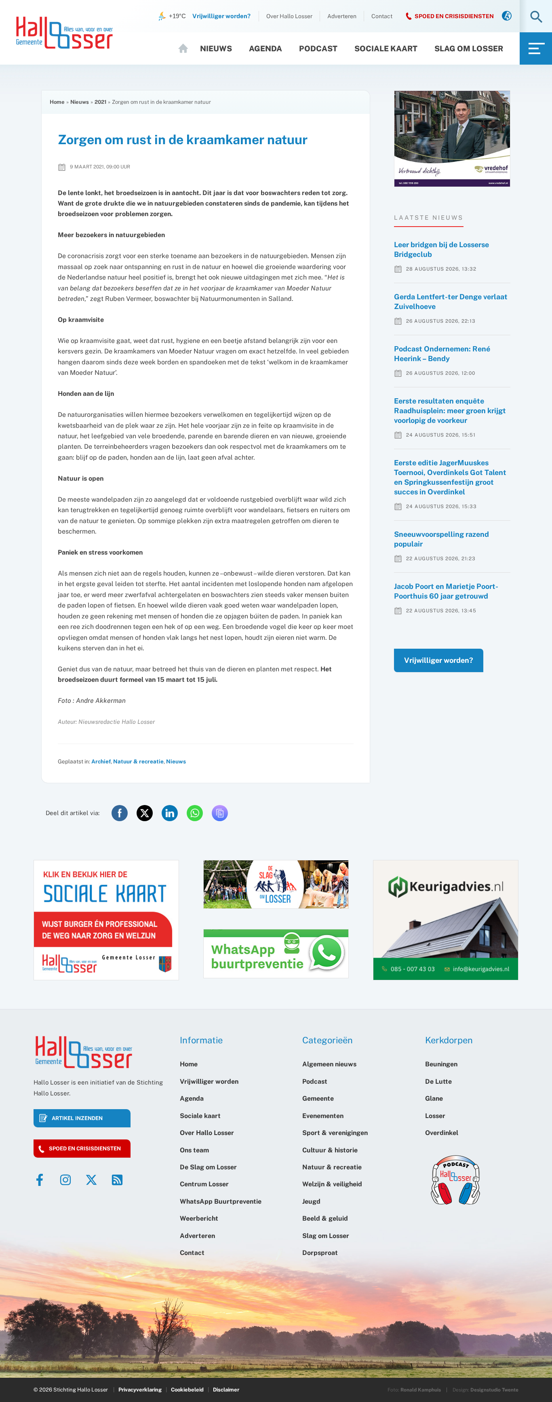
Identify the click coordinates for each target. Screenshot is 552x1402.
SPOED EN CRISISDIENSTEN (454, 16)
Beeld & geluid (325, 1218)
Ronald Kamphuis (420, 1390)
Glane (434, 1098)
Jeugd (311, 1201)
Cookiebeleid (187, 1390)
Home (186, 48)
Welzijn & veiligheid (332, 1184)
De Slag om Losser (208, 1167)
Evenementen (322, 1116)
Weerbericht (199, 1218)
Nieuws (216, 48)
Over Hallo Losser (289, 16)
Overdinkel (441, 1133)
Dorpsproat (320, 1253)
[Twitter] (91, 1180)
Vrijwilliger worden (209, 1081)
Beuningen (441, 1064)
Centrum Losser (204, 1184)
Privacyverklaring (140, 1390)
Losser (435, 1116)
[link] (507, 16)
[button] (536, 17)
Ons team (194, 1150)
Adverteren (341, 16)
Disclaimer (226, 1390)
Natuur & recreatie (138, 761)
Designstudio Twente (494, 1390)
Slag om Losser (468, 48)
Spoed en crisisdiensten (85, 1149)
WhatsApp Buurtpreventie (220, 1201)
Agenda (265, 48)
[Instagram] (65, 1180)
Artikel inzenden (77, 1118)
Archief (101, 761)
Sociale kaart (385, 48)
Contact (381, 16)
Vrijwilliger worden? (438, 660)
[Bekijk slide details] (452, 138)
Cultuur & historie (330, 1150)
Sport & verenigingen (335, 1133)
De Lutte (438, 1081)
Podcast (318, 48)
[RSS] (117, 1180)
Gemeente (318, 1098)
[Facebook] (40, 1180)
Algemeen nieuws (329, 1064)
